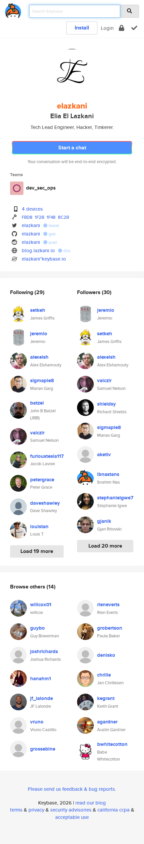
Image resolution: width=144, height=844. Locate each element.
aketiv (104, 454)
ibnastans (108, 474)
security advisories (70, 809)
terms (16, 809)
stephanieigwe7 (115, 497)
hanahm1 (40, 678)
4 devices (32, 208)
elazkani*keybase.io (44, 258)
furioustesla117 (47, 456)
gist (52, 234)
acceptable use (72, 817)
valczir (37, 432)
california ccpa (113, 809)
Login (107, 27)
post (52, 242)
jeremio (38, 333)
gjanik (104, 521)
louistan (39, 526)
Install (82, 27)
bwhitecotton (112, 744)
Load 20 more (105, 546)
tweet (53, 225)
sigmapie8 (42, 380)
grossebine (42, 749)
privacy (36, 809)
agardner (107, 721)
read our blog (90, 802)
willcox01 (40, 604)
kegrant (106, 698)
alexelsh (39, 357)
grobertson (109, 628)
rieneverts (108, 604)
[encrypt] (121, 28)
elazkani (31, 225)
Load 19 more (36, 551)
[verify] (134, 28)
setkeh (37, 310)
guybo (37, 628)
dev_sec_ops (41, 188)
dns (66, 251)
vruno (37, 721)
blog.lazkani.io (38, 250)
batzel (37, 403)
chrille (104, 675)
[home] (13, 9)
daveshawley (45, 503)
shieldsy (106, 404)
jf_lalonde (41, 698)
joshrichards (44, 651)
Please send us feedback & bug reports (71, 788)
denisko (106, 655)
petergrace (42, 479)
